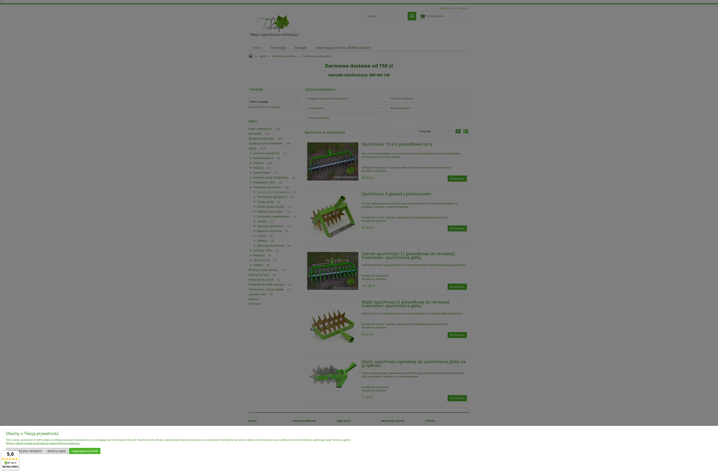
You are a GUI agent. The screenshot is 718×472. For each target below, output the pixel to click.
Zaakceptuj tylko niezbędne (25, 451)
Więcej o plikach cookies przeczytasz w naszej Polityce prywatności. (43, 443)
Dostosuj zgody (56, 451)
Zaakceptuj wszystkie (85, 451)
